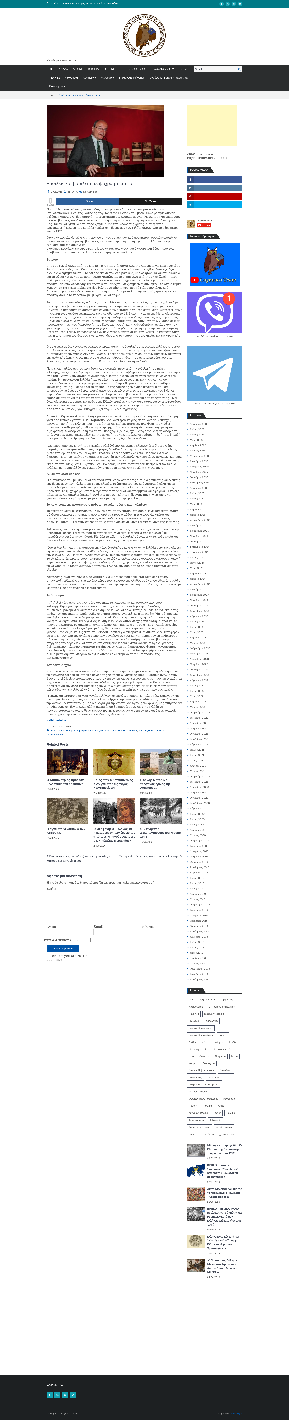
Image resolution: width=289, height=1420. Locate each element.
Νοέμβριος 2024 (199, 536)
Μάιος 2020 (197, 824)
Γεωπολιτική (211, 1021)
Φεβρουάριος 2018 (200, 968)
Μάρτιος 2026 (198, 450)
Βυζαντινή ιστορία (214, 1014)
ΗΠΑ (191, 1056)
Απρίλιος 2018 (198, 958)
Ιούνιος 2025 (197, 498)
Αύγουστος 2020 (199, 808)
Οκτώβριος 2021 (199, 733)
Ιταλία (234, 1056)
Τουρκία (230, 1113)
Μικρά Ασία (213, 1077)
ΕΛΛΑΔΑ (62, 69)
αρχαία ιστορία (224, 1127)
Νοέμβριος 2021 (199, 728)
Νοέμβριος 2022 (199, 664)
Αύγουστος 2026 (199, 423)
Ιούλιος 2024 (197, 557)
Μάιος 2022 (196, 696)
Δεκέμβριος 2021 (199, 723)
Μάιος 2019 (196, 888)
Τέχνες (217, 1113)
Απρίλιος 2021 (198, 765)
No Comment (90, 191)
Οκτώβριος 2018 (199, 926)
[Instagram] (228, 4)
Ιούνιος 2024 (197, 562)
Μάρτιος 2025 (198, 514)
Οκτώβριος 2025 (199, 477)
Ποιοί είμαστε (57, 86)
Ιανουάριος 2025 (199, 525)
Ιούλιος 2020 (197, 813)
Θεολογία (204, 1056)
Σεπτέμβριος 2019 (199, 867)
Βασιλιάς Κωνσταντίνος (125, 730)
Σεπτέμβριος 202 (199, 979)
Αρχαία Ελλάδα (208, 999)
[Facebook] (221, 4)
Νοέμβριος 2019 (199, 856)
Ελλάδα (233, 1042)
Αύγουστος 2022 (199, 680)
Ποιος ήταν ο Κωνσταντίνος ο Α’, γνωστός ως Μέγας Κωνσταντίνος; (113, 783)
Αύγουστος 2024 (199, 552)
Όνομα (51, 927)
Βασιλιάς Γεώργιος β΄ (101, 730)
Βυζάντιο (194, 1014)
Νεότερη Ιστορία (198, 1091)
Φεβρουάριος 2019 (200, 904)
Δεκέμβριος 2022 (199, 658)
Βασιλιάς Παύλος (147, 730)
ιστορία (193, 1134)
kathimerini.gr (56, 720)
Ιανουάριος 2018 (199, 974)
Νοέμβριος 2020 (199, 792)
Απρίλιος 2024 (198, 573)
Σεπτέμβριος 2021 (199, 739)
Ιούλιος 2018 (197, 942)
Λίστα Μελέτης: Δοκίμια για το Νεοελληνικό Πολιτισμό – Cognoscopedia (224, 1193)
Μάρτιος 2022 (198, 706)
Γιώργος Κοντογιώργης (201, 1035)
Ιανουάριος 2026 (199, 461)
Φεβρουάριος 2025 (200, 520)
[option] (113, 3)
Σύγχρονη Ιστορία (198, 1113)
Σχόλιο (52, 889)
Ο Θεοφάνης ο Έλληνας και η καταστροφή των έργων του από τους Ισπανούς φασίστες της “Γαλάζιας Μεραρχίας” (114, 834)
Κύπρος (193, 1063)
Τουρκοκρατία (196, 1120)
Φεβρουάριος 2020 (200, 840)
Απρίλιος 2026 (198, 445)
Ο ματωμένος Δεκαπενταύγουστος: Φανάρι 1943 (161, 832)
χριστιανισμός (227, 1134)
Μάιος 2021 (196, 760)
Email (98, 927)
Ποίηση (193, 1106)
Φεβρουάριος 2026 (200, 455)
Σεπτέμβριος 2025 (200, 482)
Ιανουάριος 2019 (199, 909)
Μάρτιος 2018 (197, 963)
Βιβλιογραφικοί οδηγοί (132, 77)
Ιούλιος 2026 (197, 429)
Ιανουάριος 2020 (199, 845)
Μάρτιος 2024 (198, 578)
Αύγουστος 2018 (199, 936)
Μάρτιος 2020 (198, 835)
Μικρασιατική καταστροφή (203, 1084)
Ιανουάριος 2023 (199, 653)
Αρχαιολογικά (196, 1007)
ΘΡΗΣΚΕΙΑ (110, 69)
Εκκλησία (219, 1042)
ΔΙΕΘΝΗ (78, 69)
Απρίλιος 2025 (198, 509)
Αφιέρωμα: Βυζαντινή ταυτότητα (169, 77)
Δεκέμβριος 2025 (199, 466)
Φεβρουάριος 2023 (200, 648)
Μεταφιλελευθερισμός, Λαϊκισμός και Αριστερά (149, 856)
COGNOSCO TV (164, 69)
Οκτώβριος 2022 (199, 669)
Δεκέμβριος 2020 (199, 787)
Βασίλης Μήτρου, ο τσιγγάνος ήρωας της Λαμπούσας (155, 783)
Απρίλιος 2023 (198, 637)
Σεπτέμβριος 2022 (200, 674)
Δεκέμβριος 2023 (199, 594)
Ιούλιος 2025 (197, 493)
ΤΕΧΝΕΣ (54, 77)
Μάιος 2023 (196, 632)
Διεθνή (193, 1042)
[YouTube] (234, 4)
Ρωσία (220, 1106)
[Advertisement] (212, 125)
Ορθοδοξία (229, 1099)
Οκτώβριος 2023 (199, 605)
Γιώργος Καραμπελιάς (201, 1028)
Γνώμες (223, 1035)
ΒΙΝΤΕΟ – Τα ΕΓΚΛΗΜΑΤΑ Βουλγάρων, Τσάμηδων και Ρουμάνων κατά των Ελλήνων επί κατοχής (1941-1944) (224, 1216)
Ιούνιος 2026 (197, 434)
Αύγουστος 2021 (199, 744)
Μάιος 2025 (196, 503)
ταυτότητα (208, 1134)
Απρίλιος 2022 (198, 701)
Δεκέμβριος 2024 (199, 530)
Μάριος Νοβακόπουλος (201, 1070)
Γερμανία (194, 1021)
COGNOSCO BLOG (134, 69)
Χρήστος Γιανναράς (199, 1127)
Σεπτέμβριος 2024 (200, 546)
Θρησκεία (220, 1056)
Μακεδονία (226, 1070)
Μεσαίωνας (195, 1077)
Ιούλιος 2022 (197, 685)
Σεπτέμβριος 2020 (200, 803)
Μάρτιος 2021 (197, 771)
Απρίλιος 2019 (198, 893)
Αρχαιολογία (228, 999)
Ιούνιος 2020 (197, 819)
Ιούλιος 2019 (197, 877)
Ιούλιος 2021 (197, 749)
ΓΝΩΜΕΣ (184, 69)
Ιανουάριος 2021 (199, 781)
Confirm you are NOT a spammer (67, 958)
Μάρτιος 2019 (197, 899)
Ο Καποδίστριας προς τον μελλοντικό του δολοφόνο (65, 781)
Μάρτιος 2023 (198, 642)
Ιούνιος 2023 (197, 626)
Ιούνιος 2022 (197, 690)
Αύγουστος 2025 (199, 487)
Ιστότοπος (147, 927)
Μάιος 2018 (196, 952)
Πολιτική (207, 1106)
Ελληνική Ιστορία (198, 1049)
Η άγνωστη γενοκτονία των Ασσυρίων (66, 830)
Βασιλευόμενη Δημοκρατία (75, 730)
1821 (191, 999)
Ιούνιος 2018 (197, 947)
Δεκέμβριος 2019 (199, 851)
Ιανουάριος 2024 (199, 589)
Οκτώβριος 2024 (199, 541)
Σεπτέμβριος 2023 (200, 610)
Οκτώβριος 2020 (199, 797)
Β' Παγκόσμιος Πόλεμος (222, 1007)
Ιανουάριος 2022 (199, 717)
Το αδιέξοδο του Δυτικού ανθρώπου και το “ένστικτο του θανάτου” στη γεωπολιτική (107, 3)
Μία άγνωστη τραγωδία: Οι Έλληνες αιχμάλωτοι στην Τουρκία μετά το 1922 (224, 1149)
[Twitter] (240, 4)
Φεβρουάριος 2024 (200, 584)
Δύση (205, 1042)
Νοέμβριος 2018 (199, 920)
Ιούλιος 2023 (197, 621)
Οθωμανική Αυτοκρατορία (203, 1099)
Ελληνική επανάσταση (225, 1049)
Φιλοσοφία (71, 77)
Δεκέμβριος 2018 (199, 915)
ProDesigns (236, 1413)
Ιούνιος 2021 (197, 755)
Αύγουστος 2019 (199, 872)
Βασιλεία (55, 730)
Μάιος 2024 (196, 568)
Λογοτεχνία (89, 77)
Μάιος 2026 (196, 439)
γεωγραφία (107, 77)
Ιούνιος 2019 (197, 883)
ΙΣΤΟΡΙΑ (93, 69)
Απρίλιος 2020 (198, 829)
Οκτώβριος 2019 (199, 861)
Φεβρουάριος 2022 (200, 712)
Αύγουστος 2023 (199, 616)
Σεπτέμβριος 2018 (199, 931)
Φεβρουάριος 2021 (200, 776)
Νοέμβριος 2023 (199, 600)
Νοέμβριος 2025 (199, 471)
